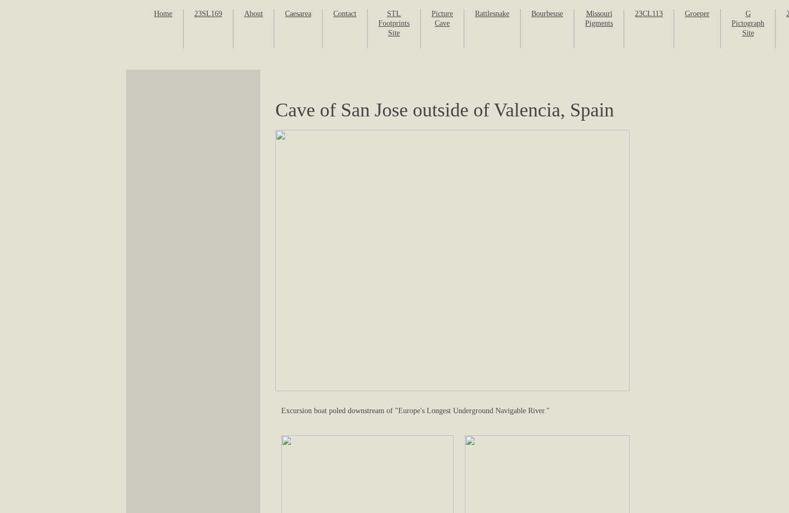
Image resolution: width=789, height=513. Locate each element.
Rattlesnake (492, 14)
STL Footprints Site (394, 23)
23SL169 (208, 14)
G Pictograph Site (748, 23)
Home (163, 14)
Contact (344, 14)
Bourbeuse (547, 14)
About (253, 14)
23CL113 (649, 14)
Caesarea (298, 14)
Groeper (697, 14)
